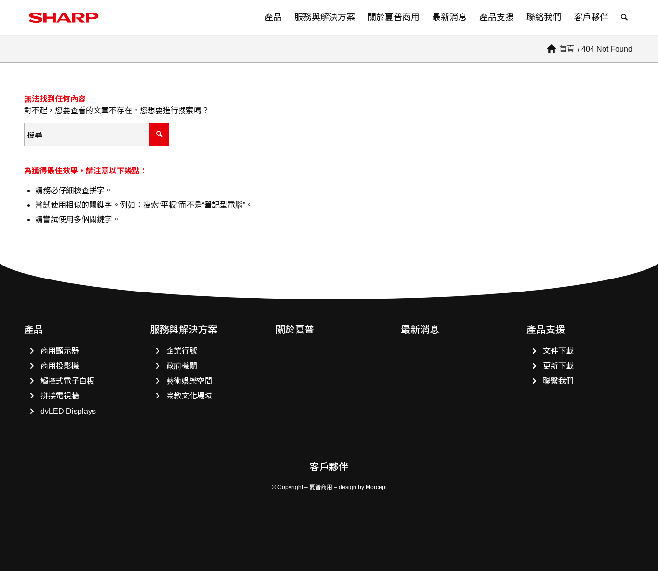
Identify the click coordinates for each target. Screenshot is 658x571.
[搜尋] (624, 17)
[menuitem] (273, 17)
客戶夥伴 (329, 467)
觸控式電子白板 (67, 381)
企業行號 (181, 351)
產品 (33, 329)
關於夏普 (295, 329)
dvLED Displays (68, 411)
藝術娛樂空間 (189, 381)
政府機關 (181, 366)
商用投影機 (59, 366)
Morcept (376, 487)
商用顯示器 (59, 351)
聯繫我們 (558, 381)
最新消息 (420, 329)
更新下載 (558, 366)
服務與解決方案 (183, 329)
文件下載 (558, 351)
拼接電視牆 (59, 396)
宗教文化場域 (189, 396)
